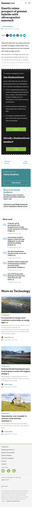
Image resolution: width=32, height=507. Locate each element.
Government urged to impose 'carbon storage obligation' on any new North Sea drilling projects (16, 241)
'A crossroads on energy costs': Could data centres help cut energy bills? (15, 320)
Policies (3, 461)
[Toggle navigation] (29, 3)
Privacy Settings (6, 455)
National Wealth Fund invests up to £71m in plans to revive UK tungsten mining (15, 371)
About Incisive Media (8, 453)
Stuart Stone (8, 384)
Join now (16, 129)
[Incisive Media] (4, 486)
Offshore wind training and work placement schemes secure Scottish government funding (18, 264)
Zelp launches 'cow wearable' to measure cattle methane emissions (14, 418)
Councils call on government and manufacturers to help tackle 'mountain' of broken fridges (18, 227)
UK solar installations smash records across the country (17, 253)
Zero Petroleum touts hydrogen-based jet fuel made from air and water (16, 277)
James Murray (8, 337)
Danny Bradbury (7, 26)
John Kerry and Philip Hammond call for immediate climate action (15, 205)
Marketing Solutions (7, 450)
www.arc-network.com (13, 501)
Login (16, 149)
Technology (5, 315)
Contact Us (4, 447)
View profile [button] (16, 183)
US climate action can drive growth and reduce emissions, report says (14, 197)
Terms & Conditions (7, 458)
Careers (3, 464)
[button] (26, 3)
